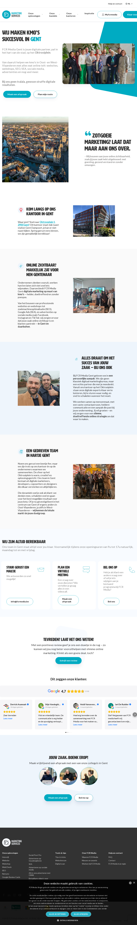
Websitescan (60, 860)
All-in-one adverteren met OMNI (39, 874)
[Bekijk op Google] (6, 705)
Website (5, 860)
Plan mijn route (45, 94)
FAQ (110, 857)
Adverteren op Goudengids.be (35, 859)
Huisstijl (5, 857)
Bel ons (111, 601)
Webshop (6, 864)
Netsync (5, 874)
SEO (4, 870)
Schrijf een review (68, 660)
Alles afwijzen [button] (81, 914)
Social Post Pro (35, 855)
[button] (2, 714)
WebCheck (7, 867)
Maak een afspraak (17, 94)
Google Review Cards (11, 877)
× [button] (134, 883)
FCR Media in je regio (117, 864)
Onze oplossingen (10, 853)
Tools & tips (60, 853)
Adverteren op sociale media (38, 868)
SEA (30, 864)
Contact (112, 860)
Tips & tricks (60, 857)
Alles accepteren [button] (57, 914)
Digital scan (60, 864)
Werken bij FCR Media (91, 864)
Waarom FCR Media (90, 857)
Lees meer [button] (8, 718)
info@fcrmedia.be (20, 601)
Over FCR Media (89, 853)
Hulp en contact (115, 4)
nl (129, 4)
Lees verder (102, 909)
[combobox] (130, 883)
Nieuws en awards (89, 860)
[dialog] (68, 902)
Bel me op (84, 797)
